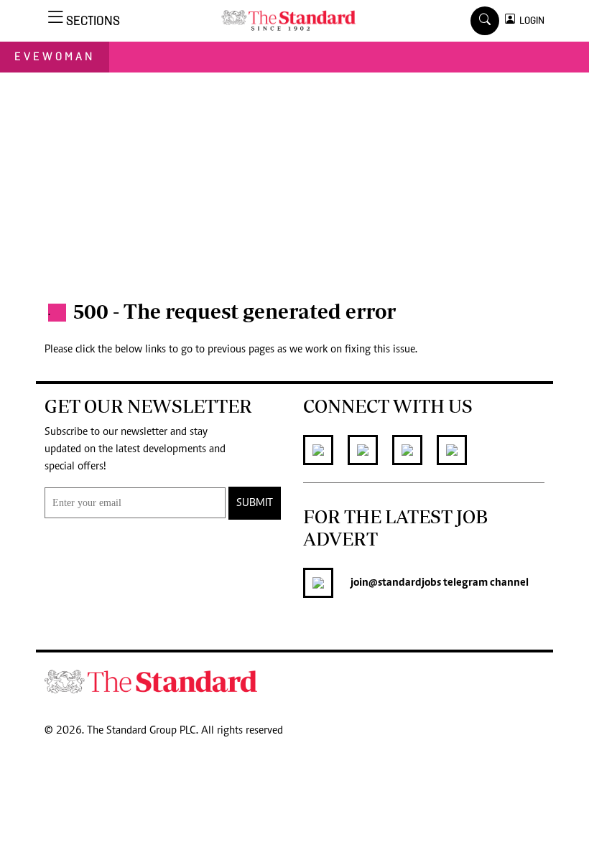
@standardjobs (404, 583)
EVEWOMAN (54, 56)
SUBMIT (254, 503)
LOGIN (529, 20)
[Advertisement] (294, 180)
